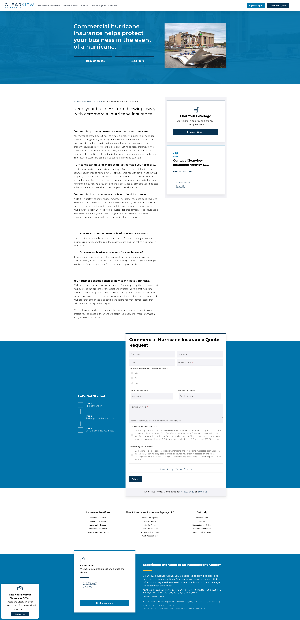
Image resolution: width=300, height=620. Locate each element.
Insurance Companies (98, 528)
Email (137, 373)
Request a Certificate (202, 528)
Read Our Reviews (150, 528)
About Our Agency (150, 517)
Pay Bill (202, 521)
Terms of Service (184, 469)
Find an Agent (150, 521)
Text (137, 383)
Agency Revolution (194, 601)
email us (202, 491)
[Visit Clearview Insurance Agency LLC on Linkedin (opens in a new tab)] (82, 593)
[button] (195, 132)
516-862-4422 (183, 182)
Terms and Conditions (165, 605)
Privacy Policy (166, 469)
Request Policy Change (202, 532)
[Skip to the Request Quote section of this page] (93, 61)
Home (77, 101)
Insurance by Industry (98, 525)
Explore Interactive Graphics (98, 532)
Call (136, 378)
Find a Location (182, 171)
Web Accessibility (150, 536)
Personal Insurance (98, 517)
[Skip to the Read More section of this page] (134, 61)
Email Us (180, 186)
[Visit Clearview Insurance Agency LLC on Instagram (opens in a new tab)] (87, 593)
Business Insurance (92, 101)
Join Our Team (150, 525)
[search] (293, 5)
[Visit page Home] (19, 5)
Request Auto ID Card (202, 525)
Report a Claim (202, 517)
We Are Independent (150, 532)
